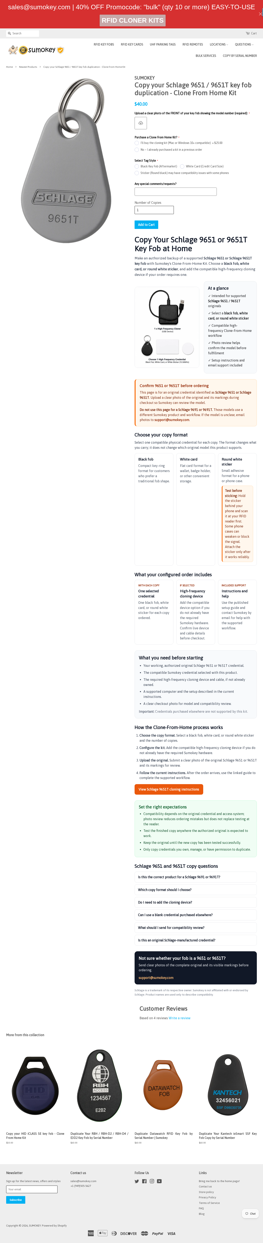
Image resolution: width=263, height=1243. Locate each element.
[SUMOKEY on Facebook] (144, 1182)
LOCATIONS (218, 44)
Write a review (179, 1018)
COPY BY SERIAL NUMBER (240, 55)
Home (9, 66)
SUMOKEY (35, 1225)
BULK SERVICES (206, 55)
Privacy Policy (207, 1197)
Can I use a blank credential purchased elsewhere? (175, 915)
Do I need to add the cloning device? (165, 902)
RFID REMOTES (192, 44)
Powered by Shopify (54, 1225)
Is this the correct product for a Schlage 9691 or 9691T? (179, 877)
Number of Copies (148, 202)
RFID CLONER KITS (133, 20)
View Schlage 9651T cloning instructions (169, 789)
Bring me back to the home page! (219, 1181)
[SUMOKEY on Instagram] (152, 1182)
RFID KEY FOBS (104, 44)
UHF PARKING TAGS (163, 44)
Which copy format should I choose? (164, 890)
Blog (202, 1213)
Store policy (206, 1192)
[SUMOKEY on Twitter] (137, 1182)
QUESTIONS (243, 44)
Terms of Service (209, 1203)
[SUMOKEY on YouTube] (159, 1182)
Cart (254, 33)
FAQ (201, 1208)
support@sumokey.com (172, 420)
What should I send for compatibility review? (171, 927)
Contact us (205, 1186)
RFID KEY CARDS (132, 44)
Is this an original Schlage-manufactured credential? (176, 940)
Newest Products (28, 66)
